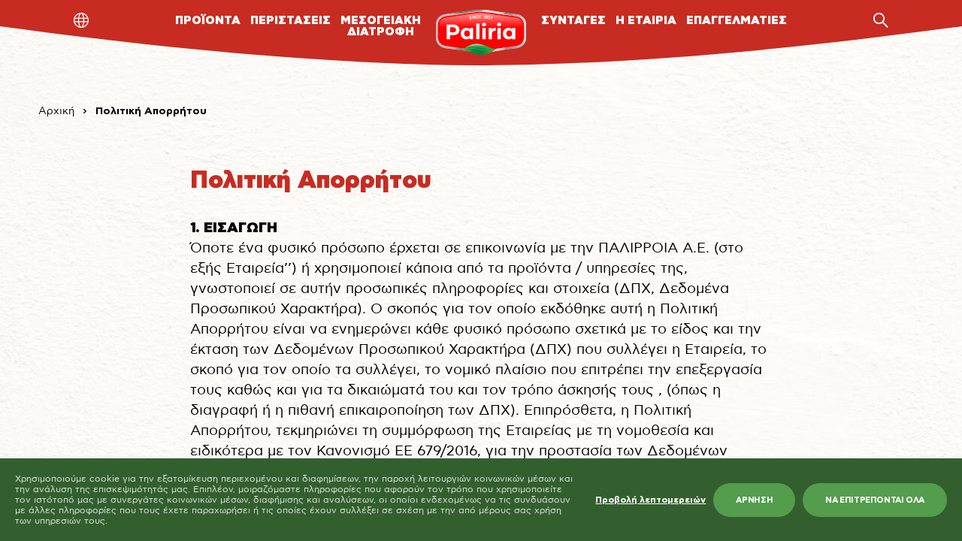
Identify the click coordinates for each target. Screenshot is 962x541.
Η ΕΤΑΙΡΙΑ (646, 20)
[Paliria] (480, 32)
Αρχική (56, 111)
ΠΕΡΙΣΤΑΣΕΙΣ (290, 20)
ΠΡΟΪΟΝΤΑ (207, 20)
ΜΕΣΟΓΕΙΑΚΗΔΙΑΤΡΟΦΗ (380, 26)
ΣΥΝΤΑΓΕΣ (573, 20)
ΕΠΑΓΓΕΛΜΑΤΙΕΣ (736, 20)
